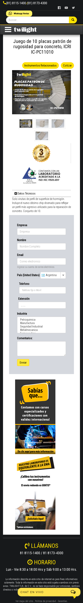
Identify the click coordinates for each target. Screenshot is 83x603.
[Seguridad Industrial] (41, 326)
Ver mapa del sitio (24, 601)
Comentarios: (25, 338)
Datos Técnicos (26, 193)
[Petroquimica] (41, 319)
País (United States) (28, 275)
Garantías (62, 601)
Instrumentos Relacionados (40, 65)
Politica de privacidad (45, 601)
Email (20, 255)
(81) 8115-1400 (16, 3)
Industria (22, 313)
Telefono (24, 283)
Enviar (23, 362)
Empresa (22, 225)
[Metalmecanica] (41, 330)
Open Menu (8, 29)
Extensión (24, 298)
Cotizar (67, 65)
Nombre (21, 240)
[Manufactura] (41, 323)
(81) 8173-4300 (37, 3)
